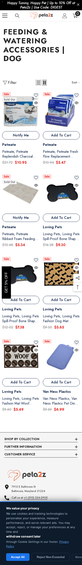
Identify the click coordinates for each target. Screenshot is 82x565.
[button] (38, 82)
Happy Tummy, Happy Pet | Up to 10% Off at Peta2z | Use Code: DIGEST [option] (41, 5)
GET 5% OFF (6, 282)
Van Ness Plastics (57, 391)
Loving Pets (52, 227)
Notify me (21, 135)
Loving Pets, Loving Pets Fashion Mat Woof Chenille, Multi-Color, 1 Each (20, 401)
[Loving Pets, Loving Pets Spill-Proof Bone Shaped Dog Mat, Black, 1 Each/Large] (61, 192)
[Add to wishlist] (36, 95)
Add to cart (61, 135)
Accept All (18, 557)
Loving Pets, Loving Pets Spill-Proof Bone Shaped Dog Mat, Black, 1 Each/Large (61, 236)
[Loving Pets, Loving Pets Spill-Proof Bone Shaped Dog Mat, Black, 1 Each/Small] (20, 275)
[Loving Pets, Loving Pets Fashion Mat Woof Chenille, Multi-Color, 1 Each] (20, 357)
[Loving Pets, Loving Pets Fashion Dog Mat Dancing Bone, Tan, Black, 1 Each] (61, 275)
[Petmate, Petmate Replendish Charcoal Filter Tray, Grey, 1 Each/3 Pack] (20, 110)
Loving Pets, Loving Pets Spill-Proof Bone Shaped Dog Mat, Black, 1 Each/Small (20, 318)
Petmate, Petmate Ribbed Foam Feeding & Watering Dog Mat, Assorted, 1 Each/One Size (20, 236)
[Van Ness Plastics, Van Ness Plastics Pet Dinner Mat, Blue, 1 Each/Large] (61, 357)
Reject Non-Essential (51, 557)
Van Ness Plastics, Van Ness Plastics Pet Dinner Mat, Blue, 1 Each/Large (61, 401)
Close (78, 4)
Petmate (9, 144)
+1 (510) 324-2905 (35, 497)
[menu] (4, 15)
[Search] (17, 15)
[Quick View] (36, 103)
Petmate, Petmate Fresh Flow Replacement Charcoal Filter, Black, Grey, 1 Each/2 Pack (60, 154)
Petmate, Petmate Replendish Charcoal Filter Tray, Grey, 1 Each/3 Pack (17, 154)
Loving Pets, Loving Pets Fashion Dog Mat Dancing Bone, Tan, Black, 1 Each (61, 318)
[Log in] (64, 15)
